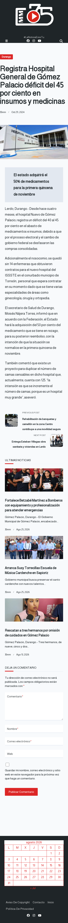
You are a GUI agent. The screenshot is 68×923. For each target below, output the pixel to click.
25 (17, 877)
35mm (3, 112)
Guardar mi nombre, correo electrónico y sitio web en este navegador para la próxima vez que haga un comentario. (32, 774)
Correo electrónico (19, 741)
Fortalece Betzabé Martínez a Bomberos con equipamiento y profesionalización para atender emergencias (34, 505)
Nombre (12, 728)
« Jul (33, 888)
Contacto (39, 902)
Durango (6, 56)
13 (34, 865)
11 (17, 865)
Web (10, 753)
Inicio (51, 902)
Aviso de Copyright (18, 902)
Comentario (15, 696)
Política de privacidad (20, 908)
